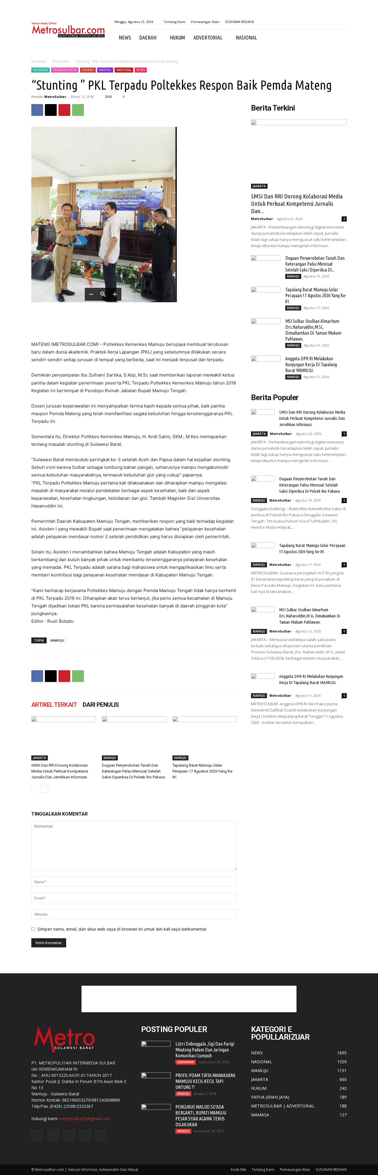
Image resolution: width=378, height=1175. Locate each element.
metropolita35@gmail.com (84, 1118)
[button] (340, 38)
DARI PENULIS (101, 704)
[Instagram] (313, 22)
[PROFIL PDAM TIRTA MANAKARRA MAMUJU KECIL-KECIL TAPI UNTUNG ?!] (156, 1082)
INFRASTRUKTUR (65, 70)
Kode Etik (238, 1169)
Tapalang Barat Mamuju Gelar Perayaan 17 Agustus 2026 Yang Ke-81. (202, 771)
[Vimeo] (332, 22)
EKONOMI (60, 61)
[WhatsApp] (78, 110)
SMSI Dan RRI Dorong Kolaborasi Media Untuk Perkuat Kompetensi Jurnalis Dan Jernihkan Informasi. (59, 771)
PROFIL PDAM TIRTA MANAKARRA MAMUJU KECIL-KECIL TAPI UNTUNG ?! (205, 1081)
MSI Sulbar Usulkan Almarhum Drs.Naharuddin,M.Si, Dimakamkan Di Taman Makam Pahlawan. (309, 616)
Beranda (38, 61)
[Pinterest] (64, 110)
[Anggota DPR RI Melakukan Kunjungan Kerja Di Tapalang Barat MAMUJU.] (266, 366)
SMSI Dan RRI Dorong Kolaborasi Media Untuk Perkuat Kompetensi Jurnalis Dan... (297, 203)
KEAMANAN (185, 1062)
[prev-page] (35, 789)
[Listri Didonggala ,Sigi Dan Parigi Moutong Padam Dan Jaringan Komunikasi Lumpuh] (156, 1051)
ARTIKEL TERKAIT (54, 704)
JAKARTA (39, 758)
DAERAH (148, 37)
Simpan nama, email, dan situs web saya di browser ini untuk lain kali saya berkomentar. (122, 928)
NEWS (125, 37)
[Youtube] (342, 22)
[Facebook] (303, 22)
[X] (322, 22)
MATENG (105, 70)
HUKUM (177, 37)
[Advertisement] (189, 999)
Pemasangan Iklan (205, 21)
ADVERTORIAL (207, 37)
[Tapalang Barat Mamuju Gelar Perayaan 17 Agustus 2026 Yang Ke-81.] (204, 738)
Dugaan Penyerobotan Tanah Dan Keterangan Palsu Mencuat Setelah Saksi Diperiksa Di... (315, 263)
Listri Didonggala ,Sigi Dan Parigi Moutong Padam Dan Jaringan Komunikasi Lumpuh (204, 1049)
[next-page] (44, 789)
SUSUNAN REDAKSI (239, 21)
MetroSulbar (55, 96)
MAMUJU (57, 640)
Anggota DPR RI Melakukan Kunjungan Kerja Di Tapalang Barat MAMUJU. (311, 364)
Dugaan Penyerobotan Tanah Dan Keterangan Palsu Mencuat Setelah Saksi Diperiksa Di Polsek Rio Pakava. (134, 771)
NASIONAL (246, 37)
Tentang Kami (174, 21)
